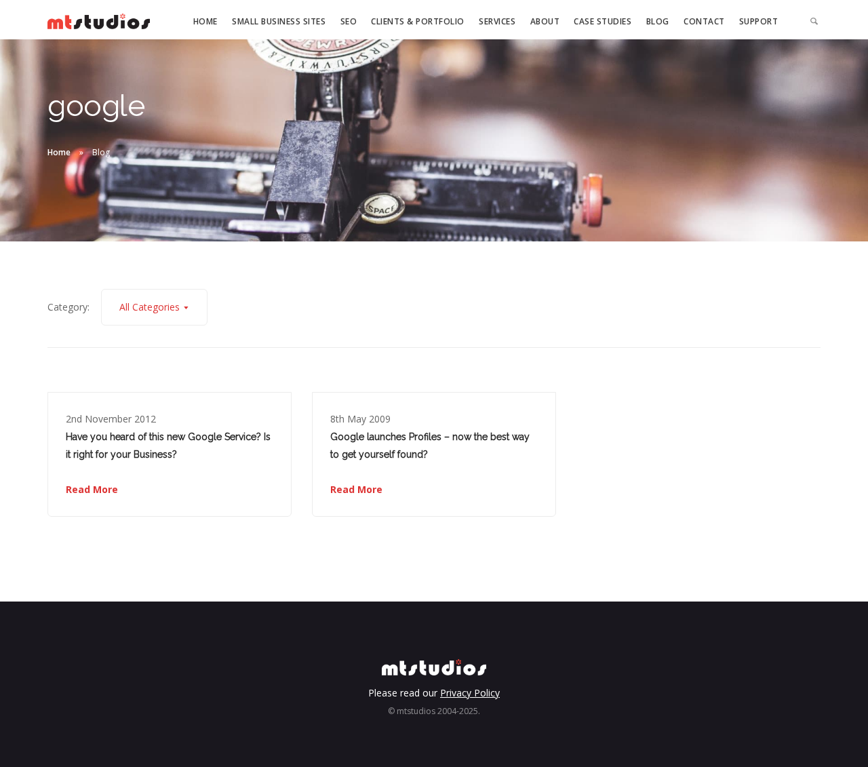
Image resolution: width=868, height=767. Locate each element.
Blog (657, 21)
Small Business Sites (279, 21)
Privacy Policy (470, 692)
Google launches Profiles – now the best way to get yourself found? (430, 445)
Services (497, 21)
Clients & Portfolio (418, 21)
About (545, 21)
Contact (704, 21)
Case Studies (602, 21)
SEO (348, 21)
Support (758, 21)
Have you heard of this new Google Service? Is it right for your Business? (168, 445)
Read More (92, 489)
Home (205, 21)
